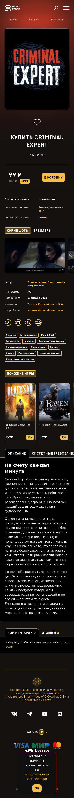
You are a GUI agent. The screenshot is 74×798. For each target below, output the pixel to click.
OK (37, 788)
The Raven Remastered (53, 424)
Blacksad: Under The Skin (18, 426)
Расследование (26, 353)
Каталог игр (33, 19)
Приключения (36, 282)
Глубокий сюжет (28, 335)
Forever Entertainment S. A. (45, 304)
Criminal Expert (56, 19)
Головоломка (12, 341)
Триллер (54, 347)
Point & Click (47, 335)
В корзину (53, 178)
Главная (14, 19)
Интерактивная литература (20, 359)
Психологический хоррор (52, 341)
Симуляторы (56, 282)
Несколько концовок (49, 353)
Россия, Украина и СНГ (51, 209)
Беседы (10, 353)
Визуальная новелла (16, 347)
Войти (9, 647)
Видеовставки (38, 347)
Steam (43, 217)
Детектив (11, 335)
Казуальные (35, 285)
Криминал (29, 341)
